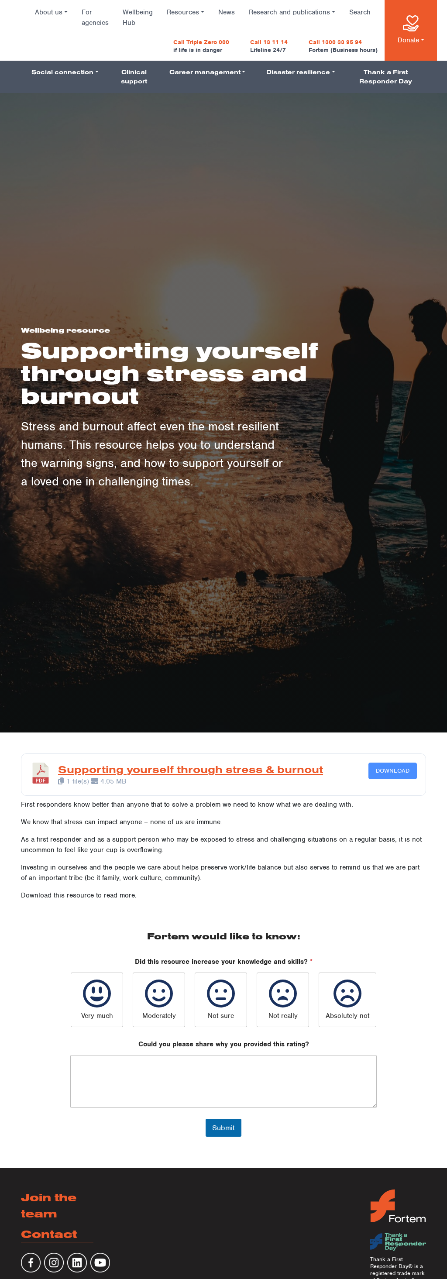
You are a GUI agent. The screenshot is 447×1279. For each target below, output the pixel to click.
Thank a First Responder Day (385, 76)
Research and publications (289, 12)
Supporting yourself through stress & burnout (190, 769)
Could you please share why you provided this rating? (223, 1044)
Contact (49, 1234)
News (226, 12)
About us (48, 12)
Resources (183, 12)
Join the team (48, 1205)
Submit (223, 1127)
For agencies (95, 17)
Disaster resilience (298, 72)
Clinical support (134, 76)
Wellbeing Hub (138, 17)
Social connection (62, 72)
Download (392, 770)
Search (360, 12)
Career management (205, 72)
